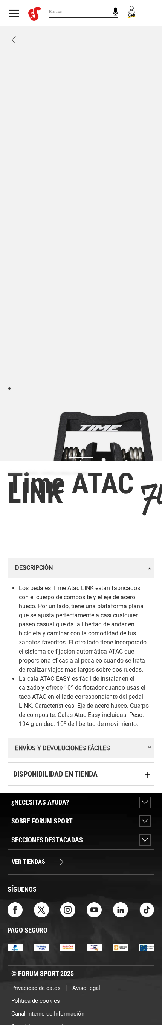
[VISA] (41, 947)
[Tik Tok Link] (146, 909)
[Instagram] (67, 909)
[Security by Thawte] (94, 947)
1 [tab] (9, 388)
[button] (145, 998)
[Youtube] (94, 909)
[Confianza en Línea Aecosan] (120, 947)
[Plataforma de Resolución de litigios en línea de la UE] (146, 947)
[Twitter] (41, 909)
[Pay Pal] (15, 947)
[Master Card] (67, 947)
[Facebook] (15, 909)
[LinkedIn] (120, 909)
